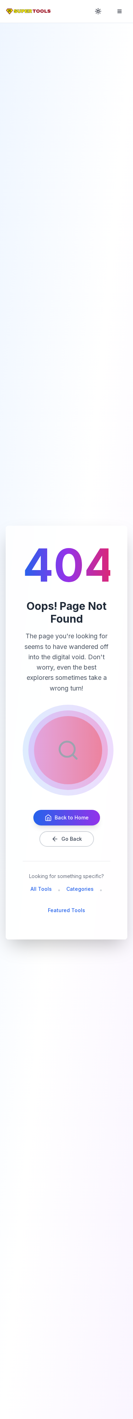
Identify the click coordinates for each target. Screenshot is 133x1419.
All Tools (41, 889)
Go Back (71, 839)
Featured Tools (66, 910)
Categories (80, 889)
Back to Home (72, 817)
